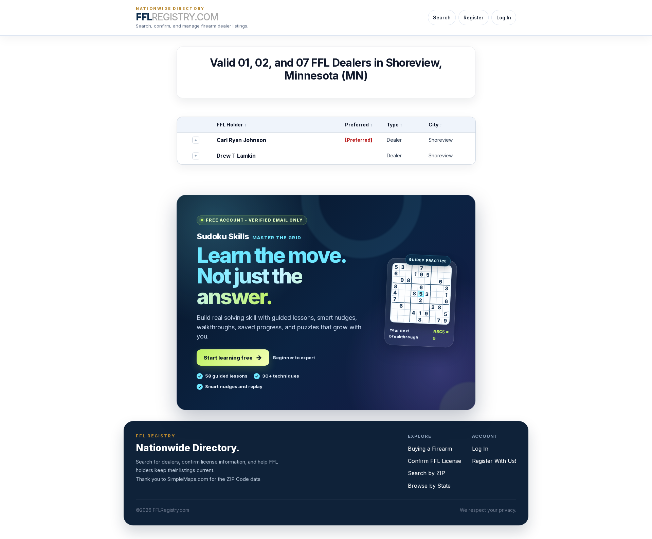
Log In (503, 17)
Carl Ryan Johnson (241, 140)
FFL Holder (232, 124)
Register (474, 17)
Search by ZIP (426, 473)
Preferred (359, 124)
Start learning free (228, 357)
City (435, 124)
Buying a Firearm (430, 448)
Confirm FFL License (434, 460)
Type (394, 124)
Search (442, 17)
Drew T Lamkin (236, 156)
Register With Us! (494, 460)
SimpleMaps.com (187, 479)
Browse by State (429, 485)
